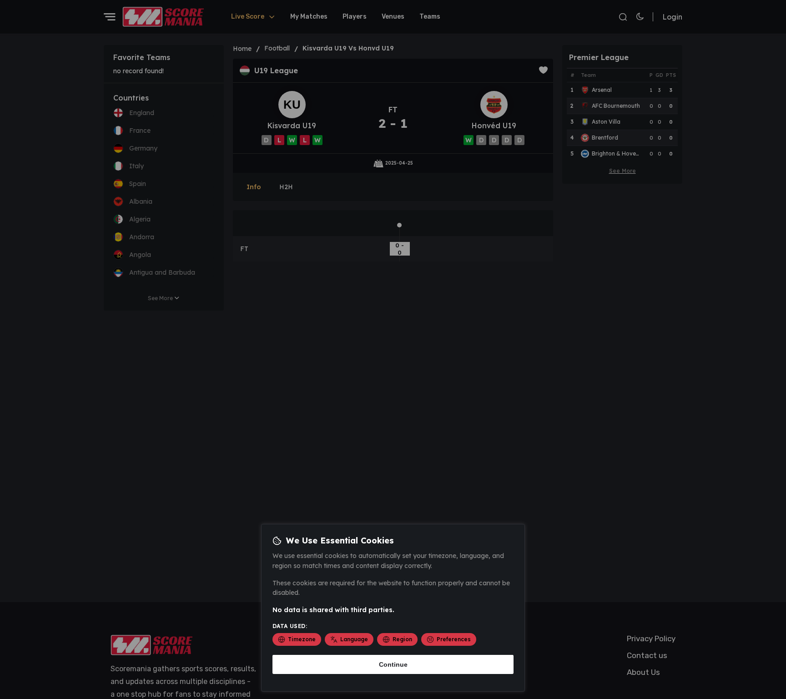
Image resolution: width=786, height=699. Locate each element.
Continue (393, 664)
